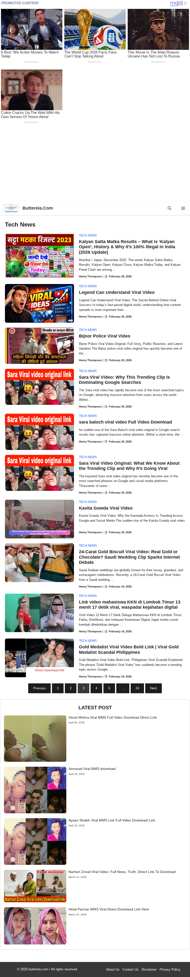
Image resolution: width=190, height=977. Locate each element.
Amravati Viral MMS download (92, 769)
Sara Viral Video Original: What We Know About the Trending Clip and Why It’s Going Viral (129, 466)
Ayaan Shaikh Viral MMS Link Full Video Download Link (112, 820)
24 (137, 688)
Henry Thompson (90, 276)
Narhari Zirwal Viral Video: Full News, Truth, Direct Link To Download (122, 872)
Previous (39, 688)
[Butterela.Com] (11, 208)
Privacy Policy (170, 969)
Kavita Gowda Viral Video (106, 508)
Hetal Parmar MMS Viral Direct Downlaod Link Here (109, 909)
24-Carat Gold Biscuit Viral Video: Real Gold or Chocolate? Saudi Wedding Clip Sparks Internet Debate (129, 557)
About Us (112, 969)
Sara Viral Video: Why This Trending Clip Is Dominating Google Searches (124, 380)
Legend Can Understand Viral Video (117, 292)
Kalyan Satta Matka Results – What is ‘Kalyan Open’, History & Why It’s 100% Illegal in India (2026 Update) (127, 247)
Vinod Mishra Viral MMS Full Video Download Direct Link (113, 717)
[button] (169, 208)
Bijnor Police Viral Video (104, 336)
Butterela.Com (38, 208)
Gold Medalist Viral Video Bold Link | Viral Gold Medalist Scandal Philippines (129, 649)
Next (153, 688)
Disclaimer (149, 969)
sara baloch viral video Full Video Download (125, 422)
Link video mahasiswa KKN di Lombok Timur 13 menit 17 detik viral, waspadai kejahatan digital (129, 605)
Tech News (88, 235)
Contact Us (130, 969)
